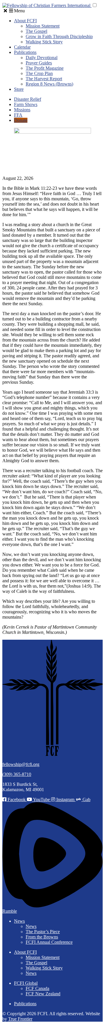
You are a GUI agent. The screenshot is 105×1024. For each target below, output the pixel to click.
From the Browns (42, 936)
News (19, 921)
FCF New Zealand (43, 993)
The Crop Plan (39, 73)
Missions (22, 109)
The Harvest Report (44, 78)
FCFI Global (26, 983)
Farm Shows (25, 104)
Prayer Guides (39, 62)
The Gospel (36, 31)
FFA (18, 114)
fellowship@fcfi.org (20, 764)
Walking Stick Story (44, 41)
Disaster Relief (27, 99)
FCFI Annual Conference (49, 942)
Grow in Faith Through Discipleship (59, 36)
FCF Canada (37, 988)
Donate (20, 120)
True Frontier (20, 1018)
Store (19, 89)
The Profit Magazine (45, 68)
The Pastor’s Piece (43, 931)
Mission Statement (43, 25)
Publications (25, 52)
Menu (19, 10)
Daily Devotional (41, 57)
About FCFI (25, 20)
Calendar (22, 47)
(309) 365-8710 (16, 774)
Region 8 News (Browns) (49, 83)
